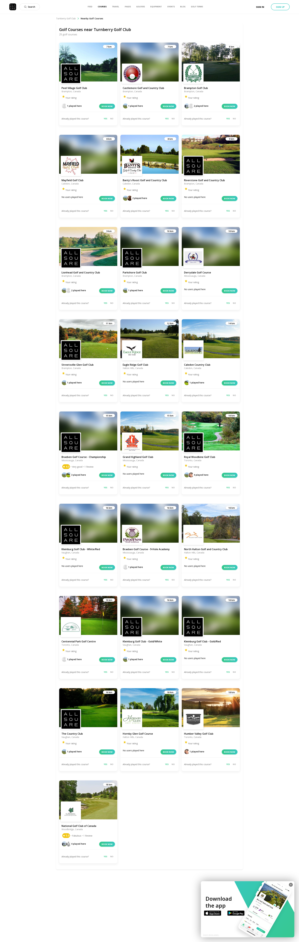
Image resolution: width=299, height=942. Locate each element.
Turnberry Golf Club (66, 18)
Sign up (280, 6)
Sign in (260, 6)
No (111, 118)
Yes (105, 118)
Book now (107, 106)
